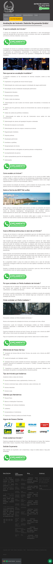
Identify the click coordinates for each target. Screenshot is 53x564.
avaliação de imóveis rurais (23, 496)
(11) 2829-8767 (44, 6)
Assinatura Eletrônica (28, 15)
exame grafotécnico (23, 487)
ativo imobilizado (18, 88)
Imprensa (6, 19)
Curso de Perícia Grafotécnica (23, 512)
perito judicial (16, 484)
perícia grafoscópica (24, 504)
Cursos (36, 15)
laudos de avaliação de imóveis (17, 496)
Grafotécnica (18, 15)
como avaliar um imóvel (23, 500)
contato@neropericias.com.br (45, 489)
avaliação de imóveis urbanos (17, 480)
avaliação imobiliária (23, 484)
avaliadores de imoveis (39, 52)
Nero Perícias (8, 477)
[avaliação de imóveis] (9, 6)
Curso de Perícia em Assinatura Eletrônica (8, 511)
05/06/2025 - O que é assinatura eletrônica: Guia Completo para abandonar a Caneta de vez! (32, 512)
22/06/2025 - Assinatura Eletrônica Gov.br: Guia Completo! (32, 488)
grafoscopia (23, 507)
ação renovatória (23, 492)
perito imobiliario (17, 500)
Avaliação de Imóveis (9, 15)
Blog (22, 534)
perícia (11, 479)
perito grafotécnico (23, 480)
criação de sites (43, 549)
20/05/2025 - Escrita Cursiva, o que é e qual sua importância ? (32, 537)
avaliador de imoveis (17, 492)
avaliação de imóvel (17, 504)
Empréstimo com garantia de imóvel (14, 81)
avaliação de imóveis (8, 481)
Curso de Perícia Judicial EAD (17, 520)
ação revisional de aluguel (17, 508)
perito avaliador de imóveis (34, 185)
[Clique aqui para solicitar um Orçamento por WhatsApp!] (14, 45)
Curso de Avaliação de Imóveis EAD (23, 520)
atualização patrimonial (29, 88)
